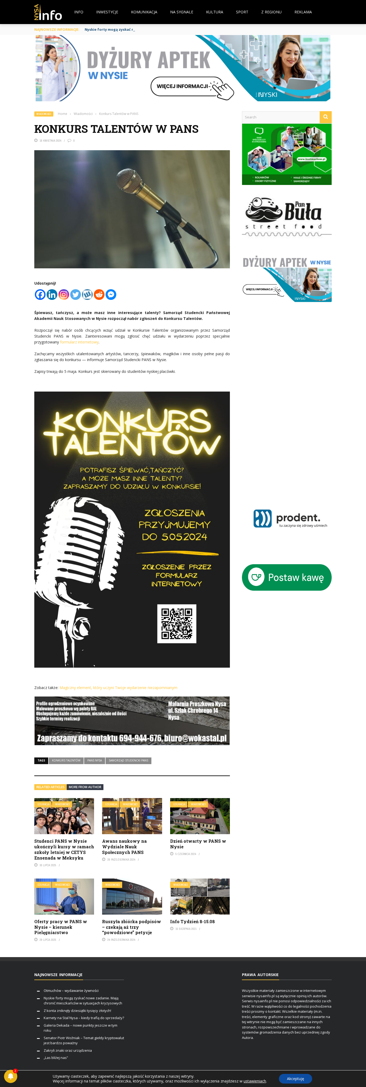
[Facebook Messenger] (111, 294)
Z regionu (271, 11)
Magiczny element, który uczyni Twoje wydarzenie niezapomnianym (118, 687)
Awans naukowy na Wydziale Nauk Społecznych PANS (124, 846)
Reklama (303, 11)
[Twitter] (75, 294)
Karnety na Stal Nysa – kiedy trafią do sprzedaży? (84, 1017)
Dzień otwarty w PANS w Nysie (198, 843)
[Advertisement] (294, 405)
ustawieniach (255, 1081)
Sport (242, 11)
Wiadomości (43, 114)
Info (78, 11)
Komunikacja (144, 11)
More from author (85, 787)
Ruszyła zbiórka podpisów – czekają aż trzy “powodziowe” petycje (131, 927)
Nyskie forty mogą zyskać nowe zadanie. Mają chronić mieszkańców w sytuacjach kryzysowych (170, 29)
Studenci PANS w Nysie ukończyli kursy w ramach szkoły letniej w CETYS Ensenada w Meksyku (64, 849)
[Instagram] (63, 294)
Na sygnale (181, 11)
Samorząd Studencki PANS (128, 760)
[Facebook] (40, 294)
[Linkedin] (52, 294)
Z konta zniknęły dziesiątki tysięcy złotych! (77, 1010)
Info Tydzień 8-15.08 (192, 921)
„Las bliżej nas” (56, 1057)
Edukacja (43, 804)
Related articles (50, 787)
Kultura (214, 11)
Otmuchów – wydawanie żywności (71, 990)
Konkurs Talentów (66, 760)
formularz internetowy (79, 342)
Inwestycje (107, 11)
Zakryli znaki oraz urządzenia (68, 1050)
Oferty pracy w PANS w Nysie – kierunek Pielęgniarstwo (60, 927)
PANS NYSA (94, 760)
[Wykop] (87, 294)
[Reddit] (99, 294)
